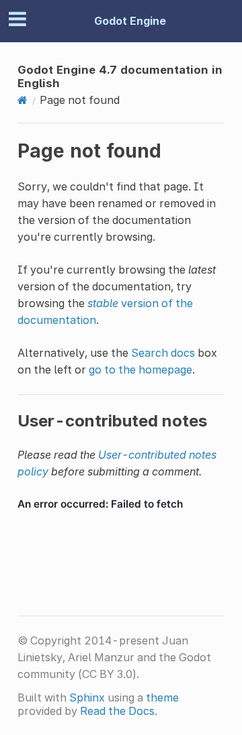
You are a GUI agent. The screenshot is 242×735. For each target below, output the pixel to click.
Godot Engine (130, 20)
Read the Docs (117, 711)
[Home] (22, 100)
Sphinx (87, 697)
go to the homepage (140, 369)
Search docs (163, 352)
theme (162, 697)
